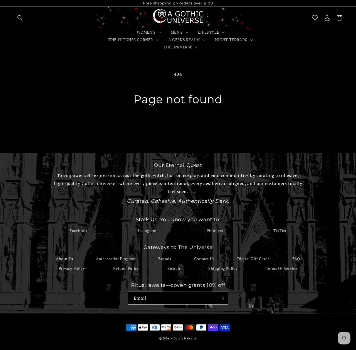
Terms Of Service (282, 268)
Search (173, 268)
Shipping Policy (223, 268)
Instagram (147, 230)
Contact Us (204, 258)
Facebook (79, 230)
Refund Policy (126, 268)
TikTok (279, 230)
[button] (20, 18)
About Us (64, 258)
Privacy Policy (72, 268)
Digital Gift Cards (253, 258)
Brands (164, 258)
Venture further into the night (178, 127)
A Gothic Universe (184, 338)
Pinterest (215, 230)
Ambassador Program (116, 258)
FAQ (296, 258)
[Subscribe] (222, 298)
